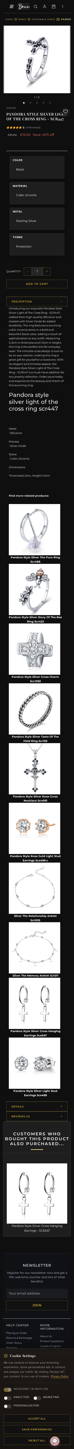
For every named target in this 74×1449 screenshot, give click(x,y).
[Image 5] (50, 103)
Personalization (26, 1405)
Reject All (37, 1440)
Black (20, 169)
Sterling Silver (26, 221)
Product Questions (52, 1341)
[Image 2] (30, 103)
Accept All (37, 1418)
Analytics (21, 1397)
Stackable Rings (43, 19)
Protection (23, 246)
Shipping (11, 1347)
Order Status (14, 1342)
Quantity (13, 271)
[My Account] (44, 6)
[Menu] (11, 6)
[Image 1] (24, 103)
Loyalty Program (50, 1346)
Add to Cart (37, 283)
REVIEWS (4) (21, 1116)
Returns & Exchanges (19, 1337)
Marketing (51, 1397)
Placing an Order (16, 1332)
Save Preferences (37, 1429)
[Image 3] (37, 103)
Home (9, 19)
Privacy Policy (59, 1376)
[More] (62, 6)
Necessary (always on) (31, 1388)
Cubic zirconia (26, 195)
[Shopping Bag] (53, 6)
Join (37, 1305)
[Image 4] (43, 103)
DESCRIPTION (22, 301)
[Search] (35, 6)
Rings (22, 19)
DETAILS (18, 1106)
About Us (46, 1336)
